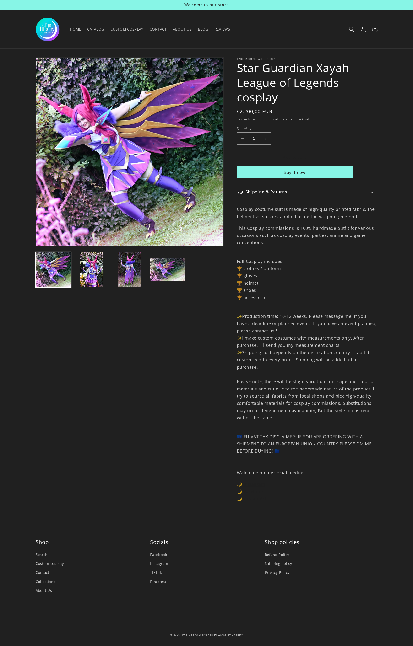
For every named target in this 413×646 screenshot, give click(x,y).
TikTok (156, 572)
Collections (45, 581)
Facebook (254, 491)
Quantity (244, 128)
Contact (42, 572)
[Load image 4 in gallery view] (168, 270)
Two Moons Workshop (197, 634)
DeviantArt (255, 499)
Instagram (254, 484)
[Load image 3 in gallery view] (129, 270)
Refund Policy (277, 554)
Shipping (265, 119)
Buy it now (295, 172)
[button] (351, 29)
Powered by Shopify (228, 634)
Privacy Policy (277, 572)
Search (42, 554)
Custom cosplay (50, 563)
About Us (44, 590)
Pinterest (158, 581)
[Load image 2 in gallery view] (91, 270)
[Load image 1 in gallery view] (53, 270)
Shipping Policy (278, 563)
